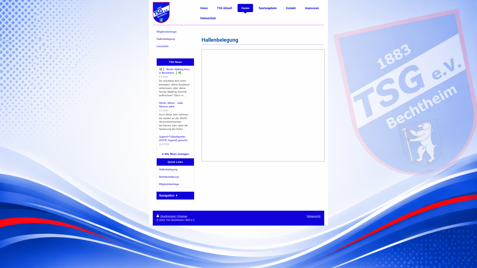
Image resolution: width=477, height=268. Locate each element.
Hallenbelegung (168, 169)
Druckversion (168, 216)
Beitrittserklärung (169, 176)
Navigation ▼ (168, 195)
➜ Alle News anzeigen (175, 153)
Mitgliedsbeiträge (169, 184)
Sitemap (182, 216)
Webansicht (313, 216)
